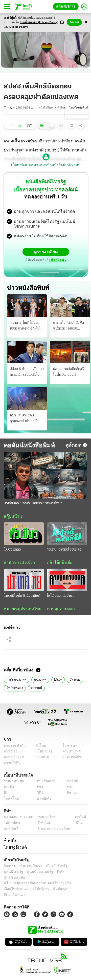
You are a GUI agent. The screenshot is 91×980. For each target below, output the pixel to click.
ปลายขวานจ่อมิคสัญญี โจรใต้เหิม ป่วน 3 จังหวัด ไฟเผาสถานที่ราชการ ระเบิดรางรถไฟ (69, 373)
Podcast (71, 794)
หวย (68, 789)
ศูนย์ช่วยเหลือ (49, 874)
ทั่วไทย (62, 107)
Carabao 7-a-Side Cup (53, 830)
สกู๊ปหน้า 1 (12, 517)
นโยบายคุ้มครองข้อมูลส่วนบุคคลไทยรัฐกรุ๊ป (33, 879)
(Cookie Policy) (18, 27)
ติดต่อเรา (53, 885)
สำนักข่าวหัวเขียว (17, 564)
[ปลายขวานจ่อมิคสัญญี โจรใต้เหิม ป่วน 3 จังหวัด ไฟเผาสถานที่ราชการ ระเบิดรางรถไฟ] (70, 352)
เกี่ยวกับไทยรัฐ (53, 868)
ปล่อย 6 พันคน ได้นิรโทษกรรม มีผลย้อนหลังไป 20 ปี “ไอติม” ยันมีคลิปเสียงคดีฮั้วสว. (27, 373)
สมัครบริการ (66, 6)
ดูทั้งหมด (74, 446)
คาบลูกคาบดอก (59, 610)
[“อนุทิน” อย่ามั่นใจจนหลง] (67, 534)
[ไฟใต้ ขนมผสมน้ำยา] (67, 581)
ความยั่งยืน (11, 765)
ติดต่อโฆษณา (73, 885)
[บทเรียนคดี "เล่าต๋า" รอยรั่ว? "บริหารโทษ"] (45, 475)
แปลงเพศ (38, 680)
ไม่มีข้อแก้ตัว (12, 551)
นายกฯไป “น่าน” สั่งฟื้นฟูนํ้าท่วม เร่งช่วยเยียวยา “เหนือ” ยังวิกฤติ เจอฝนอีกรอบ (68, 326)
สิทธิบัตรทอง (14, 689)
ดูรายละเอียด (46, 252)
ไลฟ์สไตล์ (10, 800)
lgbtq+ (56, 680)
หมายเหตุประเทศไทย (20, 610)
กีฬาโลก (40, 824)
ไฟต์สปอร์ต (11, 824)
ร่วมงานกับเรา (29, 868)
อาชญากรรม (13, 759)
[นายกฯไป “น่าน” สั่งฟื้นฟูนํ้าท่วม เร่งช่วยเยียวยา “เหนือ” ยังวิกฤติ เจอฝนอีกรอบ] (70, 306)
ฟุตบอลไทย (43, 819)
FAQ (34, 874)
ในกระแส (68, 747)
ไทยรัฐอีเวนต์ (14, 849)
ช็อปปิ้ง (9, 842)
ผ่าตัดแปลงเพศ (16, 680)
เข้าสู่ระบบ (57, 260)
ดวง (39, 789)
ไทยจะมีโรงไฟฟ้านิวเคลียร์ (22, 597)
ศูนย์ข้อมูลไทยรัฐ (15, 874)
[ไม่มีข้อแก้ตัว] (24, 534)
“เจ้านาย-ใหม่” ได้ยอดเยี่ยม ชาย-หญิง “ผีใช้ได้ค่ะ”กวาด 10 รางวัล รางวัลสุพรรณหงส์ (26, 326)
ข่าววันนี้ (35, 689)
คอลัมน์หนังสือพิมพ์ (27, 446)
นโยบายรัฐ (42, 753)
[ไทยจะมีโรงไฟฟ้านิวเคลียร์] (24, 581)
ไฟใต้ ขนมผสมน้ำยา (60, 597)
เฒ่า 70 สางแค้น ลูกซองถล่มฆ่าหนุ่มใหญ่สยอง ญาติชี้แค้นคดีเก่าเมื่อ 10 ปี (26, 419)
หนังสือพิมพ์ (47, 107)
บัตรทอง (73, 680)
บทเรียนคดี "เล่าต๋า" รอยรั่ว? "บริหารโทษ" (33, 504)
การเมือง (10, 753)
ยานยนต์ (41, 759)
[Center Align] (85, 22)
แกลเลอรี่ (10, 830)
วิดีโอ (39, 794)
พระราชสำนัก (13, 747)
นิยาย (8, 794)
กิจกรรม (9, 868)
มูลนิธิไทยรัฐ (75, 868)
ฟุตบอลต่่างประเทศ (17, 819)
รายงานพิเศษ (13, 783)
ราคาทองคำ (70, 759)
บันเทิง (8, 789)
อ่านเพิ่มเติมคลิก (39, 22)
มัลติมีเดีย (42, 800)
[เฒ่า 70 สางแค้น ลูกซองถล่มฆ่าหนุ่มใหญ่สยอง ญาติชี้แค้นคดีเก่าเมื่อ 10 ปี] (27, 399)
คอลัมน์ (70, 783)
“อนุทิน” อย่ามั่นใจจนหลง (64, 551)
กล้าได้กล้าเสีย (58, 564)
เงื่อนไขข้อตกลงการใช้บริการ (23, 885)
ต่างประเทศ (69, 753)
